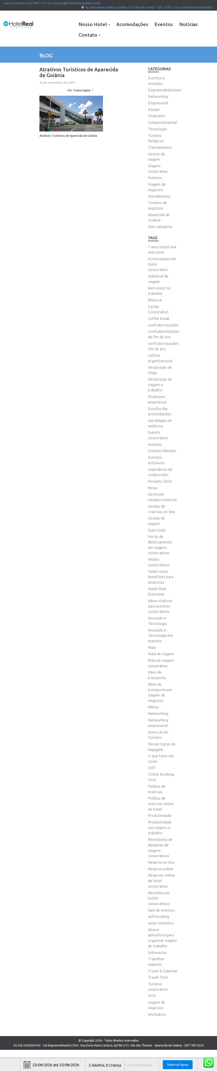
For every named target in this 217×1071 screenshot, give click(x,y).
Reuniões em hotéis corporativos (159, 898)
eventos (155, 444)
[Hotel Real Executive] (18, 24)
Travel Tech (158, 977)
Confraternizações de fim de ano (163, 334)
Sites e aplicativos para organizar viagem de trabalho (162, 937)
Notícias (188, 24)
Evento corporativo (158, 435)
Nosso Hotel (93, 24)
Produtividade (160, 815)
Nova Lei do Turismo (158, 735)
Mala (152, 647)
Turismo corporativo (158, 986)
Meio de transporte (157, 675)
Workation (157, 1014)
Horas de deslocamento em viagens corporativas (160, 544)
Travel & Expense (162, 971)
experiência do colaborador (160, 472)
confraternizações (163, 325)
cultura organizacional (160, 358)
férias (152, 488)
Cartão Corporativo (158, 309)
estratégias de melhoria (160, 423)
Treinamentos (160, 147)
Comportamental (162, 122)
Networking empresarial (158, 723)
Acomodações (132, 24)
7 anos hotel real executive (162, 249)
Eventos (163, 24)
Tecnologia (157, 129)
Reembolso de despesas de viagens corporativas (160, 847)
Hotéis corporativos (159, 562)
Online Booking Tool (161, 777)
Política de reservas (157, 789)
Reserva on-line (161, 862)
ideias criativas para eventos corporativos (160, 606)
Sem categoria (160, 226)
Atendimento (159, 196)
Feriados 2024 (160, 481)
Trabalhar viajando (156, 961)
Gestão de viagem (156, 521)
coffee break (159, 318)
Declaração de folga (160, 370)
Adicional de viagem (158, 279)
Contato (88, 34)
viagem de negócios (156, 1005)
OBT (152, 768)
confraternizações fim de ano (163, 346)
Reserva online (160, 869)
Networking (158, 96)
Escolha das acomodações (159, 411)
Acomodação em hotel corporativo (162, 264)
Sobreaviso (157, 952)
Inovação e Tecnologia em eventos (160, 635)
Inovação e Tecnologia (157, 621)
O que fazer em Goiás (161, 758)
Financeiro (157, 116)
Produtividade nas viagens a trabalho (160, 827)
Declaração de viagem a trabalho (160, 384)
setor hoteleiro (161, 923)
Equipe (154, 109)
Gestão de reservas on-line (161, 509)
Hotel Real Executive (157, 591)
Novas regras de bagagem (161, 747)
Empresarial (158, 103)
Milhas (153, 707)
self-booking (158, 916)
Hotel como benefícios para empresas (161, 576)
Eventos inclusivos (156, 460)
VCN (152, 996)
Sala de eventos (161, 910)
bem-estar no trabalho (159, 291)
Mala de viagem (161, 654)
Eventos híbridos (162, 451)
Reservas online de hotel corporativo (161, 880)
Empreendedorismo (165, 90)
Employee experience (157, 399)
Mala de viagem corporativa (161, 663)
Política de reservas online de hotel (161, 803)
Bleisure (155, 300)
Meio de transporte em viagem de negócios (160, 692)
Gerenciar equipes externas (162, 497)
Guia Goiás (157, 530)
